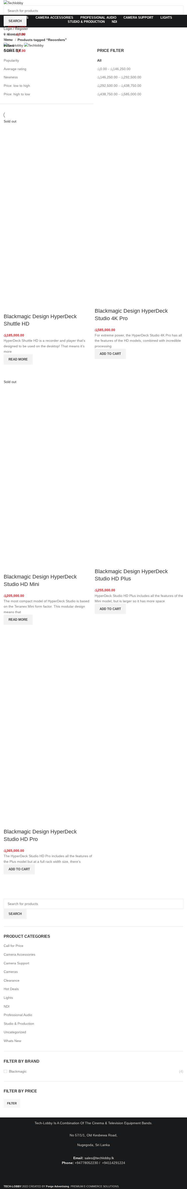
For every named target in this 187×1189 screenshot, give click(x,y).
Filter (12, 1103)
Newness (11, 77)
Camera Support (16, 963)
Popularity (11, 60)
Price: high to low (17, 94)
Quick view (10, 371)
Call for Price (13, 946)
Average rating (15, 69)
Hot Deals (11, 989)
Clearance (11, 980)
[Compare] (10, 307)
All (99, 60)
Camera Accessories (19, 954)
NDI (6, 1006)
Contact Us (16, 34)
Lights (8, 998)
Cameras (11, 972)
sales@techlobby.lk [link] (99, 1158)
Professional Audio (18, 1015)
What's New (17, 26)
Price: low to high (17, 86)
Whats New (12, 1041)
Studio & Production (19, 1024)
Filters (9, 45)
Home (9, 40)
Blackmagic (18, 1071)
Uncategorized (15, 1032)
